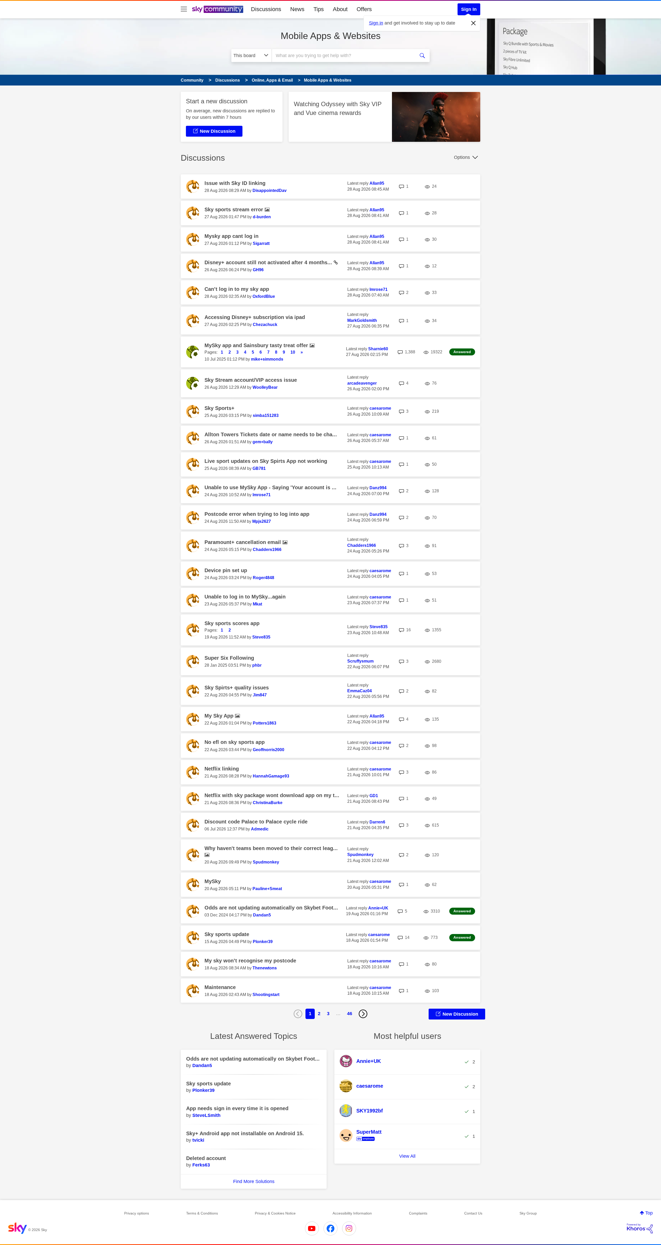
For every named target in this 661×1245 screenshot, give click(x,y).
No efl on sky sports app (234, 742)
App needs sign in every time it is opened (237, 1108)
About (340, 9)
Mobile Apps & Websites (331, 35)
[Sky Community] (217, 9)
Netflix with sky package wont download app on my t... (271, 795)
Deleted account (206, 1158)
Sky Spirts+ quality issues (236, 687)
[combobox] (343, 55)
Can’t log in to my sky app (236, 289)
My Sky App (219, 716)
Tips (318, 9)
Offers (364, 9)
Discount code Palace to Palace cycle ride (256, 821)
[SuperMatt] (362, 1141)
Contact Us (473, 1213)
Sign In (469, 9)
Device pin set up (225, 570)
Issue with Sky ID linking (234, 183)
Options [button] (462, 157)
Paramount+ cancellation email (243, 542)
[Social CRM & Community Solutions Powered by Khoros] (640, 1228)
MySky (212, 881)
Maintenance (220, 987)
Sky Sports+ (219, 408)
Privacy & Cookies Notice (275, 1213)
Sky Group (528, 1213)
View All (407, 1156)
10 (292, 352)
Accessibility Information (352, 1213)
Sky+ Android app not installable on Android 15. (245, 1133)
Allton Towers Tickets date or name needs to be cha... (270, 434)
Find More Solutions (253, 1181)
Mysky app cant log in (231, 236)
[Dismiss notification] (473, 23)
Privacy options (136, 1213)
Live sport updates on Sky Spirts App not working (265, 461)
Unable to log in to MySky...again (245, 597)
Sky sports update (226, 934)
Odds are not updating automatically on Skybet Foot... (271, 908)
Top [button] (649, 1213)
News (297, 9)
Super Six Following (229, 658)
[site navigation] (184, 9)
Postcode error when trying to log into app (256, 514)
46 (349, 1013)
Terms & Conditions (202, 1213)
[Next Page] (363, 1014)
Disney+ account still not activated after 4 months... (269, 262)
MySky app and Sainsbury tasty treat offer (257, 345)
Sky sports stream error (234, 209)
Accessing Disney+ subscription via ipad (254, 317)
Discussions (266, 9)
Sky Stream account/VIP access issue (250, 380)
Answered (462, 352)
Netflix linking (221, 769)
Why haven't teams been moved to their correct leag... (271, 848)
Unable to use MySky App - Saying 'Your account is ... (270, 487)
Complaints (418, 1213)
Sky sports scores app (231, 623)
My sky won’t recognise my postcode (250, 960)
